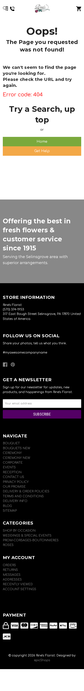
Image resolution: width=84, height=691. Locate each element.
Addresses (12, 579)
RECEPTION (12, 472)
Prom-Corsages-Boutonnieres (31, 540)
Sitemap (10, 510)
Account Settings (19, 589)
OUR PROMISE (14, 486)
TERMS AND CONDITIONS (23, 496)
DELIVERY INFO (15, 501)
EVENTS (9, 467)
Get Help (42, 151)
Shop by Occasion (19, 530)
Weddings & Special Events (27, 535)
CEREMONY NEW (16, 458)
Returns (10, 570)
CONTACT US (13, 477)
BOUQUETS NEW (16, 448)
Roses (8, 545)
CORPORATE (13, 462)
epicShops (42, 660)
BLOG (7, 506)
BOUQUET (11, 443)
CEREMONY (12, 453)
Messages (11, 574)
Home (42, 142)
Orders (9, 565)
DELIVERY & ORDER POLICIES (26, 491)
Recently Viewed (18, 584)
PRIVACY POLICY (16, 482)
